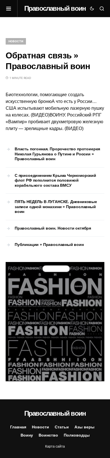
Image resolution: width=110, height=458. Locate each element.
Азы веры (84, 427)
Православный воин (55, 8)
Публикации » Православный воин (49, 244)
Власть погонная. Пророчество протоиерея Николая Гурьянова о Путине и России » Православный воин (57, 154)
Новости (15, 41)
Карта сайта (55, 446)
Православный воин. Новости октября (53, 228)
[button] (11, 8)
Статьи (62, 427)
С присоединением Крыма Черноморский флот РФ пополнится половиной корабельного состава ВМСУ (55, 180)
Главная (18, 427)
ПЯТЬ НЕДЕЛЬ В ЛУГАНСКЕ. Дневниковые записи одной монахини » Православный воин (56, 206)
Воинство (48, 435)
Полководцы (77, 435)
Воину (27, 435)
